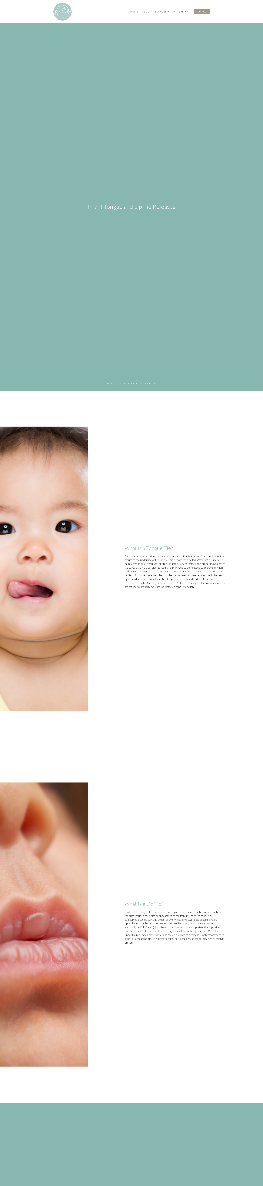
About (146, 11)
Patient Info (181, 11)
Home (134, 11)
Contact (202, 11)
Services (160, 11)
